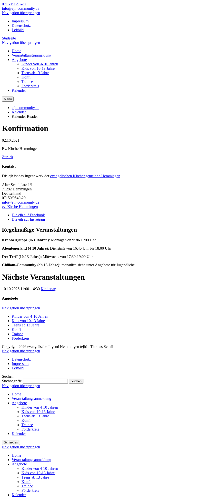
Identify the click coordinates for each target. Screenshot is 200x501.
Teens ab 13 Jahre (25, 325)
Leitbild (18, 30)
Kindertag (48, 289)
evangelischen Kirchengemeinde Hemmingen (85, 176)
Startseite (9, 38)
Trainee (17, 334)
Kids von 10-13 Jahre (28, 321)
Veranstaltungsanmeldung (31, 398)
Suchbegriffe (12, 381)
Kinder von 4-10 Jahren (30, 316)
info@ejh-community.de (20, 8)
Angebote (19, 403)
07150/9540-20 (14, 4)
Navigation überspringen (21, 13)
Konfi (16, 329)
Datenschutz (21, 25)
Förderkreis (20, 338)
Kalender (19, 112)
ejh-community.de (25, 108)
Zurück (7, 157)
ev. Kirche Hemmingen (20, 207)
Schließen (11, 442)
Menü (8, 99)
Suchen (76, 381)
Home (16, 394)
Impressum (20, 21)
